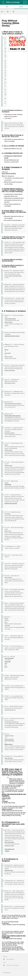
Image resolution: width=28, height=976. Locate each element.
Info (7, 6)
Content (21, 6)
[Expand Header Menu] (25, 2)
